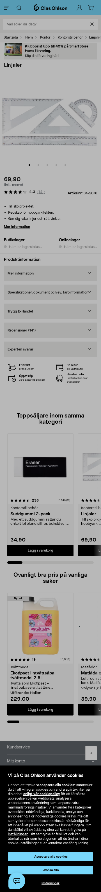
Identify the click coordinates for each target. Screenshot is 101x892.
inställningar (18, 834)
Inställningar (50, 883)
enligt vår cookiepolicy (41, 794)
